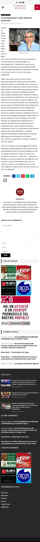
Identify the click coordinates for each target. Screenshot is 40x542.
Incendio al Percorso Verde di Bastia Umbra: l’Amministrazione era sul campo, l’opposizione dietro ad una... (24, 382)
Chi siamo (4, 493)
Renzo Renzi (5, 352)
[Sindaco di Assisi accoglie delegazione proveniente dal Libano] (6, 395)
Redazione (5, 23)
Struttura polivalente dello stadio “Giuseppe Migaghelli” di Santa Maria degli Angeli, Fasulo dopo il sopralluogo (25, 406)
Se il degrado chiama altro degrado (27, 364)
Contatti (4, 498)
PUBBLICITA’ (5, 507)
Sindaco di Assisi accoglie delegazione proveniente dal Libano (25, 393)
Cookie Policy (5, 504)
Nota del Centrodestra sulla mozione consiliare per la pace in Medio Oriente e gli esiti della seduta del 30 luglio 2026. (19, 346)
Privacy (3, 501)
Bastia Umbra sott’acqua (20, 352)
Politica (8, 15)
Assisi (3, 15)
